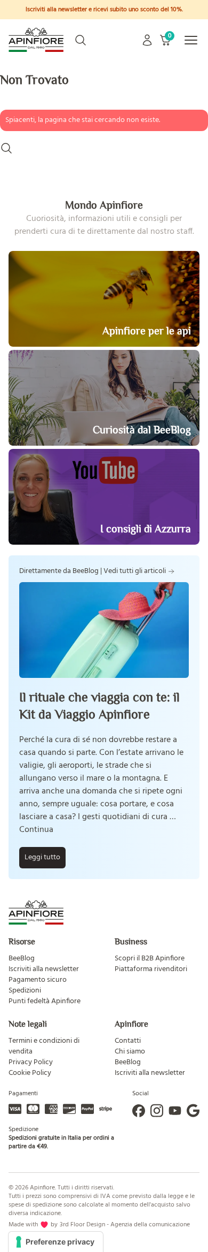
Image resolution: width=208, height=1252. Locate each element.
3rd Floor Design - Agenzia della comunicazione (125, 1224)
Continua (36, 830)
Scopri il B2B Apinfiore (150, 958)
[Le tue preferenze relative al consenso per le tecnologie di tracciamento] (56, 1242)
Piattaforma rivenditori (151, 969)
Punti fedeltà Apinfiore (45, 1001)
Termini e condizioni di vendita (44, 1046)
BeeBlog (22, 958)
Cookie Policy (30, 1073)
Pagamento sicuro (38, 980)
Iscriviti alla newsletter (44, 969)
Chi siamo (130, 1051)
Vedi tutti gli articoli (134, 571)
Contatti (128, 1041)
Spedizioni (25, 990)
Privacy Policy (31, 1062)
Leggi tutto (42, 857)
